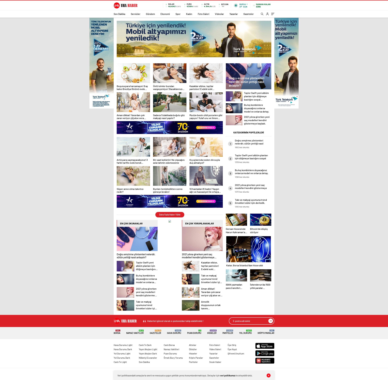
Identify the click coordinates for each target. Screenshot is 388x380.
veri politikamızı (227, 375)
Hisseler (212, 332)
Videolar (219, 13)
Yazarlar (233, 13)
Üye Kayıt (232, 349)
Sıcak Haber (215, 362)
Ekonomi (165, 13)
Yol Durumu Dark (122, 357)
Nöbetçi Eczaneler (148, 357)
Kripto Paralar (266, 332)
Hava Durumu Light (123, 345)
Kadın (189, 13)
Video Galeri (215, 349)
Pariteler (227, 332)
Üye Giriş (232, 345)
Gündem (150, 13)
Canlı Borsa (169, 345)
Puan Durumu (194, 332)
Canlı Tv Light (120, 362)
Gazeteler (248, 13)
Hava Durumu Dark (123, 349)
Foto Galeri (203, 13)
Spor (178, 13)
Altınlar (192, 345)
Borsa (117, 332)
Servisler (135, 13)
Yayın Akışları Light (148, 349)
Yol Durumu (245, 332)
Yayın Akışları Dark (148, 353)
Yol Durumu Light (122, 353)
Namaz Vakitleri (135, 332)
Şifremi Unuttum (236, 353)
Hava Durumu (174, 332)
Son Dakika (119, 13)
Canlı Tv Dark (145, 345)
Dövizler (193, 349)
